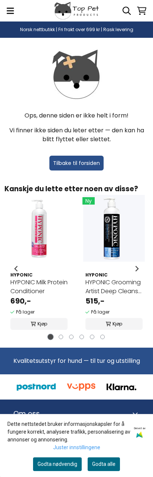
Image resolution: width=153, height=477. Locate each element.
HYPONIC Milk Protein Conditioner (39, 286)
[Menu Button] (10, 11)
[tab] (51, 337)
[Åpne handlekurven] (141, 11)
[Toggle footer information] (136, 414)
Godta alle (103, 464)
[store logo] (76, 11)
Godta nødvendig (57, 464)
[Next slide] (137, 269)
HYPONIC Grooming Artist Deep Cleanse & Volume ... (113, 287)
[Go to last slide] (16, 269)
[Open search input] (127, 11)
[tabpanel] (39, 268)
